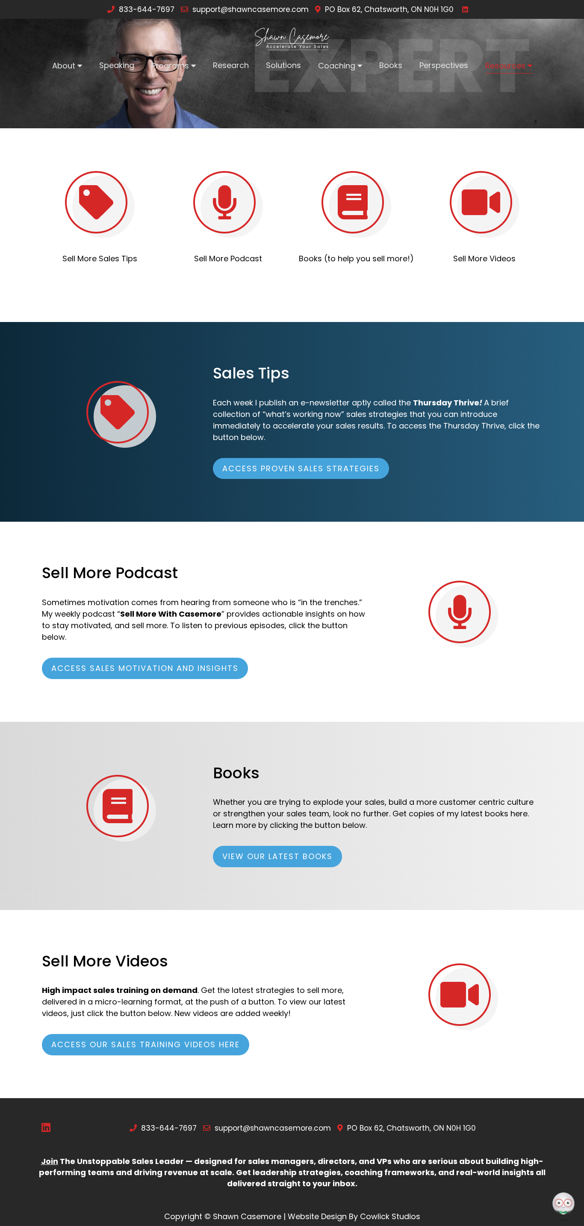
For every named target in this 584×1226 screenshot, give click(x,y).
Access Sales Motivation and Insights (145, 668)
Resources (505, 65)
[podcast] (228, 204)
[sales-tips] (100, 204)
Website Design (317, 1216)
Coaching (336, 65)
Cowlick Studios (390, 1216)
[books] (356, 204)
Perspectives (443, 65)
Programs (170, 65)
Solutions (283, 65)
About (63, 65)
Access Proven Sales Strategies (301, 468)
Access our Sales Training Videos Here (145, 1044)
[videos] (484, 204)
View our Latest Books (277, 856)
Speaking (116, 65)
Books (390, 65)
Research (231, 65)
